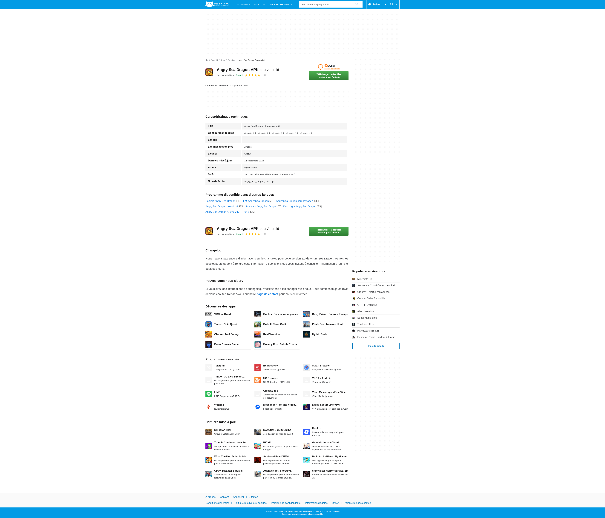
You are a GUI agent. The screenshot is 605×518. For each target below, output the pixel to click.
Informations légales (316, 503)
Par (225, 75)
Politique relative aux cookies (250, 503)
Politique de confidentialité (286, 503)
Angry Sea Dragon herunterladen (294, 201)
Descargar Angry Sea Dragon (299, 206)
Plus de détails (376, 346)
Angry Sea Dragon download (221, 206)
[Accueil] (206, 60)
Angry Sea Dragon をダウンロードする (227, 212)
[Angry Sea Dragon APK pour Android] (209, 72)
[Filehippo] (217, 4)
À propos (210, 497)
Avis (256, 4)
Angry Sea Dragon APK (248, 70)
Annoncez (238, 497)
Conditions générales (217, 503)
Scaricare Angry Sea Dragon (261, 206)
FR (391, 4)
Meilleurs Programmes (277, 4)
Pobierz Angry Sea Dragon (220, 201)
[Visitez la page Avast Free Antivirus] (329, 67)
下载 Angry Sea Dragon (255, 201)
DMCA (336, 503)
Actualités (243, 4)
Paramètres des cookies (357, 503)
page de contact (267, 294)
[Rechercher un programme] (357, 4)
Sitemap (253, 497)
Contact (224, 497)
